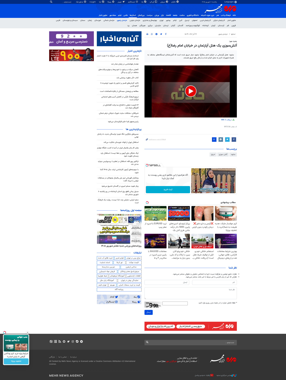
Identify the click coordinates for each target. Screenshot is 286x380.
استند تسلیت (105, 262)
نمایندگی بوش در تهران (129, 280)
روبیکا (110, 2)
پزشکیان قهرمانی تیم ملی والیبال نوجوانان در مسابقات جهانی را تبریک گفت (118, 179)
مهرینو (112, 285)
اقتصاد (168, 15)
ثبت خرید (168, 189)
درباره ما (73, 357)
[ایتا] (51, 342)
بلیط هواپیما (102, 275)
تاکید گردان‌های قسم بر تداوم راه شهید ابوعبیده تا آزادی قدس (119, 85)
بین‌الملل (141, 15)
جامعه (175, 15)
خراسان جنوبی (135, 20)
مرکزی (150, 25)
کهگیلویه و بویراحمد (193, 25)
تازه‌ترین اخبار (135, 51)
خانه (234, 15)
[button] (190, 91)
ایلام (175, 20)
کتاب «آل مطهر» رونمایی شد (127, 77)
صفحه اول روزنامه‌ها (131, 210)
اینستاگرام (131, 2)
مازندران (158, 25)
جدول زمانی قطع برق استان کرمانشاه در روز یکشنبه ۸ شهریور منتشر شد (118, 193)
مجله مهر (112, 15)
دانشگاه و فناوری (193, 15)
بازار (162, 15)
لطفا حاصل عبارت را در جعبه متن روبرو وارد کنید (218, 303)
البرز (180, 20)
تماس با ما (63, 357)
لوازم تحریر (120, 258)
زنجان (90, 20)
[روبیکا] (64, 342)
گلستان (180, 25)
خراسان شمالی (109, 20)
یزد (128, 25)
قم (228, 25)
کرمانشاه (205, 25)
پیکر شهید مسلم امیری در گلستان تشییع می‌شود (120, 186)
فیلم (119, 15)
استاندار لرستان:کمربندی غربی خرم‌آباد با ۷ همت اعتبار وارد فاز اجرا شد (118, 57)
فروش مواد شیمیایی (107, 271)
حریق (213, 154)
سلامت (182, 15)
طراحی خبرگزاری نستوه (224, 375)
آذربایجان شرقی (219, 20)
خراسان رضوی (122, 20)
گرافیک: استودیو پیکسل (202, 375)
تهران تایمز (102, 285)
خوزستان (97, 20)
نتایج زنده (93, 2)
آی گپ (152, 2)
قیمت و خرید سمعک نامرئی (129, 285)
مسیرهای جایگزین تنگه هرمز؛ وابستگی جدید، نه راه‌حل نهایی (118, 135)
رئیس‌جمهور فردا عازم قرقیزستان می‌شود (123, 121)
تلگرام (173, 2)
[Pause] (194, 191)
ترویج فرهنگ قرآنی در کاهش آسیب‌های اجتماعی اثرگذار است (120, 98)
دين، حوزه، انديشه (207, 15)
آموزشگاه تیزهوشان (117, 275)
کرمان (213, 25)
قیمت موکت (134, 262)
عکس (125, 15)
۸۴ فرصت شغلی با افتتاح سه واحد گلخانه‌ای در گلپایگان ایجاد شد (121, 106)
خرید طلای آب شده (105, 258)
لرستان (165, 25)
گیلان (173, 25)
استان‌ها (133, 15)
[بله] (77, 342)
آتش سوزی (223, 154)
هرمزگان (142, 25)
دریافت (226, 119)
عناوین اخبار (231, 20)
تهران (161, 20)
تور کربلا (119, 262)
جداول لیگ (80, 2)
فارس (58, 20)
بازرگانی (52, 357)
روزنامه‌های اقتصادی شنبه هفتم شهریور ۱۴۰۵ (120, 246)
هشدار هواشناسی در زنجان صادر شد (125, 64)
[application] (190, 91)
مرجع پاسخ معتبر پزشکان (129, 271)
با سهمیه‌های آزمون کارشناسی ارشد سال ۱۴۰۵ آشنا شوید (119, 171)
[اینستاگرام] (73, 342)
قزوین (233, 25)
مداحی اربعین (131, 267)
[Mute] (198, 191)
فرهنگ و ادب (226, 15)
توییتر (120, 2)
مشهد (233, 154)
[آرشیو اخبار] (55, 342)
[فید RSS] (60, 342)
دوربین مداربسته (108, 267)
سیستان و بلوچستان (70, 20)
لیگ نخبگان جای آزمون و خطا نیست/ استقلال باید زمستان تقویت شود (120, 155)
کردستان (221, 25)
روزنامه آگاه (119, 289)
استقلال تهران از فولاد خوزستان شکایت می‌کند (121, 142)
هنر (217, 15)
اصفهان (194, 20)
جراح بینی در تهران (133, 258)
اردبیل (187, 20)
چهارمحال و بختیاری (150, 20)
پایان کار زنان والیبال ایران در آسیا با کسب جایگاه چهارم (118, 147)
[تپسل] (147, 165)
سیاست (150, 15)
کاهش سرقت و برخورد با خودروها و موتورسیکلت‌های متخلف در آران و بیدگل (118, 71)
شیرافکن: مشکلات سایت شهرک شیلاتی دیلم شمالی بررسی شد (119, 115)
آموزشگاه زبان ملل (107, 280)
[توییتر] (68, 342)
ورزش (157, 15)
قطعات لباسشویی (133, 275)
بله (142, 2)
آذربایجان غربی (205, 20)
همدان (134, 25)
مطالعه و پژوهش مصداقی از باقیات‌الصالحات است (119, 91)
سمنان (82, 20)
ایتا (100, 2)
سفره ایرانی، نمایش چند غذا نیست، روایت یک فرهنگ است (118, 201)
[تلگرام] (81, 342)
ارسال (148, 312)
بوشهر (168, 20)
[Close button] (27, 332)
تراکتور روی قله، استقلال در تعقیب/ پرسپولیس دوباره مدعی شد (118, 163)
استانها (233, 34)
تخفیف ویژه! (16, 361)
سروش (162, 2)
